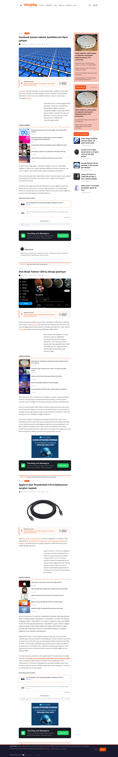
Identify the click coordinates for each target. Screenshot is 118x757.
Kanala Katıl (63, 235)
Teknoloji (27, 33)
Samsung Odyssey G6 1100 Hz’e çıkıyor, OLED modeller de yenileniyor (85, 78)
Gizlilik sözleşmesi (55, 748)
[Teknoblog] (30, 5)
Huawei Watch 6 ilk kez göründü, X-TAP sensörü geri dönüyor (89, 165)
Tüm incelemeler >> (93, 87)
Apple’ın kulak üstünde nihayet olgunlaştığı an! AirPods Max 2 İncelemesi (83, 126)
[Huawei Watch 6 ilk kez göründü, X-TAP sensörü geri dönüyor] (77, 165)
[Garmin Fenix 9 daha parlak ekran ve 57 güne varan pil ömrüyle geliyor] (77, 152)
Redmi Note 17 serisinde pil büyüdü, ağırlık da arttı (90, 188)
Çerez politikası (63, 748)
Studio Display (36, 538)
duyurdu (28, 98)
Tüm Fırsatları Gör (44, 221)
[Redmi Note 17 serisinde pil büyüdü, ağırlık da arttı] (77, 188)
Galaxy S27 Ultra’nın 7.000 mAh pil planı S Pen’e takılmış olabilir (89, 176)
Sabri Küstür (24, 491)
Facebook (22, 91)
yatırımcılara (22, 329)
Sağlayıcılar (47, 748)
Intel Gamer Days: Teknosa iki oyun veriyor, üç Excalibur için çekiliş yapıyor (85, 64)
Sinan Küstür (24, 44)
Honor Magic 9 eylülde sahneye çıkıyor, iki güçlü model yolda (89, 141)
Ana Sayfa (21, 33)
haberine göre (32, 324)
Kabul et (103, 749)
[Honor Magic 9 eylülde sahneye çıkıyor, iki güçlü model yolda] (77, 140)
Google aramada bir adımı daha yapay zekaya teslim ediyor (85, 69)
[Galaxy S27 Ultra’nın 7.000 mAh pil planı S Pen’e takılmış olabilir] (77, 176)
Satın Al (28, 204)
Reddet (96, 749)
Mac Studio (26, 538)
